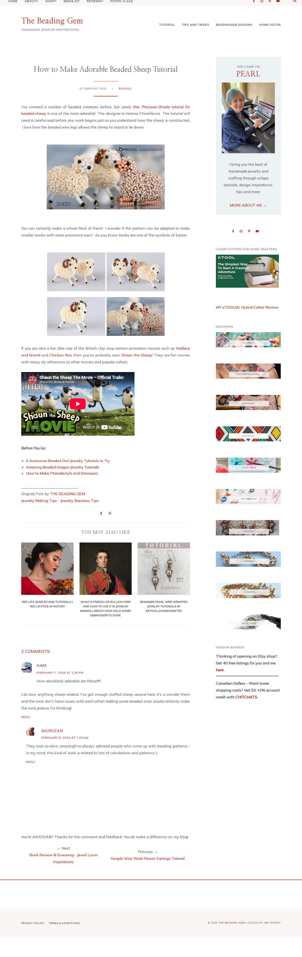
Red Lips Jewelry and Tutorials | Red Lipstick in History (47, 604)
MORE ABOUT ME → (248, 205)
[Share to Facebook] (101, 513)
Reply (25, 717)
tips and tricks (195, 24)
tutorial (167, 24)
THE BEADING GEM (67, 493)
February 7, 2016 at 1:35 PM (60, 672)
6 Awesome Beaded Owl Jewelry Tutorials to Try (68, 460)
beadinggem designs (234, 24)
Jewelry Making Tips (39, 500)
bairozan (52, 730)
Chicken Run (60, 355)
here (220, 669)
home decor (270, 24)
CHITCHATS (246, 697)
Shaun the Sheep (137, 355)
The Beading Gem (52, 21)
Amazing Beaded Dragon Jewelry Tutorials (62, 467)
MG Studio (272, 922)
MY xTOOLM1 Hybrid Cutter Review (247, 307)
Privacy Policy (32, 923)
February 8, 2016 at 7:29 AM (64, 737)
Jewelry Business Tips (80, 500)
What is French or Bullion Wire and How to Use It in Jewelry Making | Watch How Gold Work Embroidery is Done (105, 608)
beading (125, 88)
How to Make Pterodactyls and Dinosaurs (62, 473)
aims (42, 665)
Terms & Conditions (64, 923)
